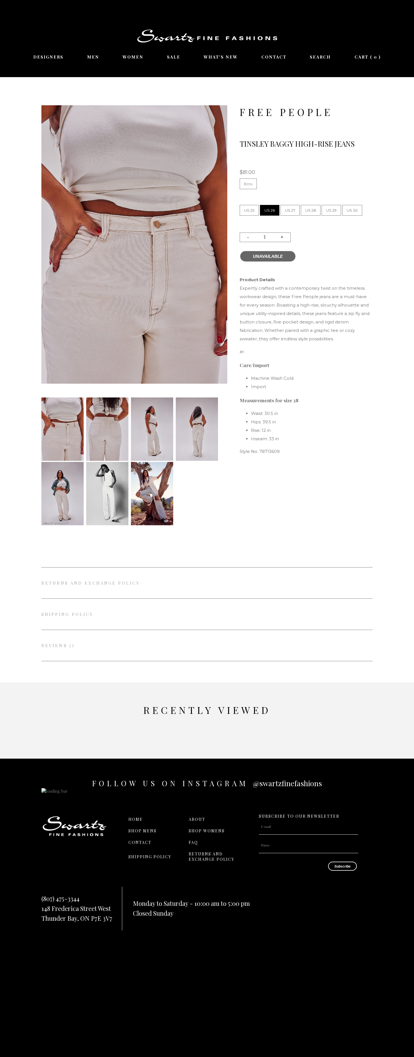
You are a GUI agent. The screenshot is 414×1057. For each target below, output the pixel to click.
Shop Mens (142, 830)
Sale (173, 57)
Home (135, 819)
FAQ (193, 842)
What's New (221, 57)
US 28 (310, 210)
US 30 (352, 210)
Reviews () (58, 645)
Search (320, 57)
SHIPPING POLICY (67, 614)
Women (133, 57)
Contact (273, 57)
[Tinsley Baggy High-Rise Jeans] (62, 459)
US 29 (331, 210)
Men (93, 57)
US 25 (249, 210)
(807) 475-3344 (60, 898)
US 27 (290, 210)
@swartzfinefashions (287, 783)
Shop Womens (207, 830)
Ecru (248, 184)
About (197, 819)
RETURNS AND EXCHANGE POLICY (90, 583)
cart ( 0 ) (368, 57)
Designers (48, 57)
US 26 (269, 210)
